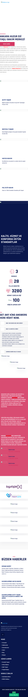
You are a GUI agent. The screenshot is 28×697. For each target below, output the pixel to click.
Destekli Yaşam (7, 129)
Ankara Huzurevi (16, 68)
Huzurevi (5, 47)
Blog (3, 652)
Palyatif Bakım (7, 188)
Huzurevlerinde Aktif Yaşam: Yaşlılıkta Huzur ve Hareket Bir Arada (12, 596)
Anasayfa (4, 642)
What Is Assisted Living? (12, 329)
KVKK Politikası (5, 679)
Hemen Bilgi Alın (14, 694)
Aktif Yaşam (6, 100)
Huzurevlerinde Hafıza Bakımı (11, 581)
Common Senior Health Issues (13, 351)
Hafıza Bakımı (7, 158)
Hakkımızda (5, 645)
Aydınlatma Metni (6, 676)
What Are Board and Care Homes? (14, 323)
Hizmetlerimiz (6, 44)
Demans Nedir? (6, 566)
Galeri (3, 650)
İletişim (4, 655)
